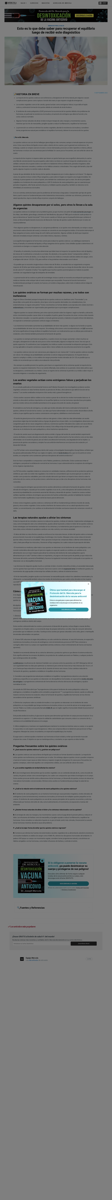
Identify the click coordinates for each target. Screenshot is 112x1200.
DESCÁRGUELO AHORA (68, 609)
